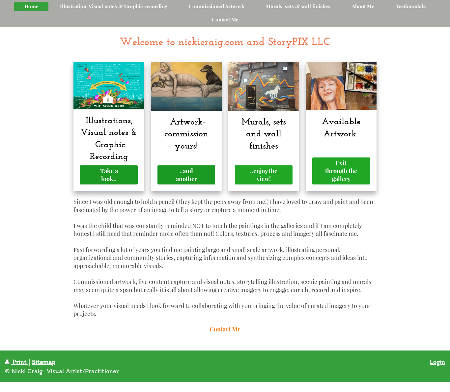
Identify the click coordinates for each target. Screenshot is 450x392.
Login (437, 362)
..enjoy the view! (263, 175)
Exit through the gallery (341, 171)
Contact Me (225, 329)
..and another (186, 175)
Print (19, 362)
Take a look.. (109, 175)
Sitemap (43, 362)
